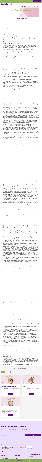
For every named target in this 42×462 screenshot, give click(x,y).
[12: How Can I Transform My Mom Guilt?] (10, 401)
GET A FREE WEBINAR (35, 1)
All (2, 371)
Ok (29, 460)
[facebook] (5, 441)
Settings (25, 460)
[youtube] (26, 441)
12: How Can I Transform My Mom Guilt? (10, 407)
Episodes (7, 371)
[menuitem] (3, 372)
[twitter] (16, 441)
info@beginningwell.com (36, 454)
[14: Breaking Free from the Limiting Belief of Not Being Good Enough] (10, 379)
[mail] (36, 441)
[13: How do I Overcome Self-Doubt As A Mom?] (31, 379)
